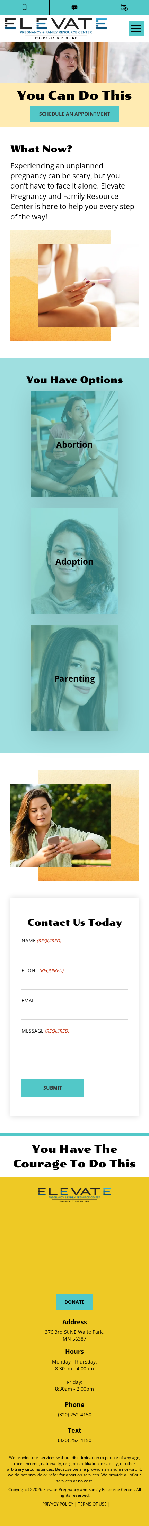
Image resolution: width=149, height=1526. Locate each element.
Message (45, 1030)
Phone (42, 970)
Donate (74, 1302)
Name (41, 940)
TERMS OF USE (93, 1504)
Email (28, 1000)
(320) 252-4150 (74, 1414)
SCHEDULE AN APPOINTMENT (74, 113)
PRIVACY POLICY (58, 1504)
